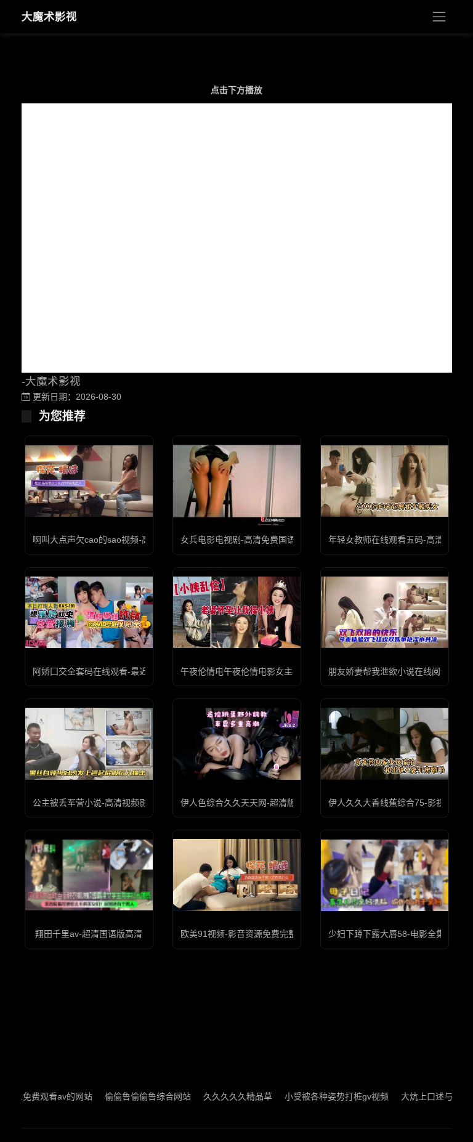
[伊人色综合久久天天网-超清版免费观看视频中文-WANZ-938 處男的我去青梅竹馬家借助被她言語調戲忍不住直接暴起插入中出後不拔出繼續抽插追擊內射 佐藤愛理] (237, 743)
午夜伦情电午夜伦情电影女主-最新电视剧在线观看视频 (285, 671)
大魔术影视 (49, 16)
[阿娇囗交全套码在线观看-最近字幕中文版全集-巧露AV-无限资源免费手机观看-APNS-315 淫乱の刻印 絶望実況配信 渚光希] (89, 612)
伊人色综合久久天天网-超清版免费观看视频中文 (272, 803)
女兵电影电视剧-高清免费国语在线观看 (255, 540)
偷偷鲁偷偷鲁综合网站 (129, 1096)
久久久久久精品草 (218, 1096)
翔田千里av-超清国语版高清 (88, 934)
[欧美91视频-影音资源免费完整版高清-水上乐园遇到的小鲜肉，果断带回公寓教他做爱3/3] (237, 874)
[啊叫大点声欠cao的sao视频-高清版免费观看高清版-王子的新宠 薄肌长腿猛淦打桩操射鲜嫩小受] (89, 481)
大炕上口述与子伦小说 (425, 1096)
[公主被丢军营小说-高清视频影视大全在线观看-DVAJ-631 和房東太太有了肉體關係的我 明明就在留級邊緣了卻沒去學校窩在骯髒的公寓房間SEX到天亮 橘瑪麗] (89, 743)
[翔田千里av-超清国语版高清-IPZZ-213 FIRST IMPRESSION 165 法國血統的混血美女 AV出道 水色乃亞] (89, 875)
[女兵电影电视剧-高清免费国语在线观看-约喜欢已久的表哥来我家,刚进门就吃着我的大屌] (237, 480)
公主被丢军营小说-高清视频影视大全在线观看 (120, 803)
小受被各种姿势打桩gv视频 (317, 1096)
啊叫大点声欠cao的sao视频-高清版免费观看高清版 (130, 540)
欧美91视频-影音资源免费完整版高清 (251, 934)
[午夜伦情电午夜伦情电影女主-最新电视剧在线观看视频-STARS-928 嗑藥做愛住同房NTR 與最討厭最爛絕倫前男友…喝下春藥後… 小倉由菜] (237, 612)
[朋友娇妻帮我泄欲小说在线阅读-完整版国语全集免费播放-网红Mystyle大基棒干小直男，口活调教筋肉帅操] (384, 612)
